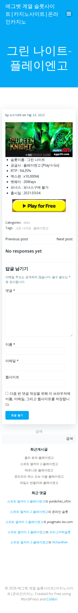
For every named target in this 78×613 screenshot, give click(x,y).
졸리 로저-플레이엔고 (39, 458)
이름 (10, 344)
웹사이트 (12, 377)
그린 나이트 (23, 228)
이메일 (12, 360)
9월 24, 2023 (36, 115)
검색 (39, 431)
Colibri (52, 599)
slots (26, 222)
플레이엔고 (41, 228)
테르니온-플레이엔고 (39, 470)
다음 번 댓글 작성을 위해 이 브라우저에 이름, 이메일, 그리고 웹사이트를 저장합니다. (37, 399)
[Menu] (69, 14)
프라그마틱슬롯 (60, 532)
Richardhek (60, 542)
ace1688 (15, 115)
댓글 (10, 290)
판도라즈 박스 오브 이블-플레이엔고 (39, 476)
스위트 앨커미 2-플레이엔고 (39, 464)
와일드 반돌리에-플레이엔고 (39, 483)
